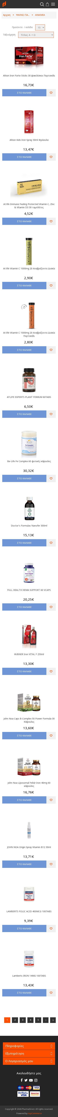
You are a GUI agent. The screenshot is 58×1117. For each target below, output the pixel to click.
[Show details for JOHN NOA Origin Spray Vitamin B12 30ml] (29, 830)
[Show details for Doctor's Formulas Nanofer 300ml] (29, 508)
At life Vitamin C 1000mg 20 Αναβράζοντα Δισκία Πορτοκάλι (29, 334)
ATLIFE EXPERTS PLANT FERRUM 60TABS (29, 397)
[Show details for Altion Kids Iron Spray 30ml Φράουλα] (29, 123)
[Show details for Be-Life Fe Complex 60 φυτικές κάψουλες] (29, 444)
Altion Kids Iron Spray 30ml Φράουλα (29, 139)
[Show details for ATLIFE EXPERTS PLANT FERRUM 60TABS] (29, 380)
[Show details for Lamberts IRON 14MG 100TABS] (29, 959)
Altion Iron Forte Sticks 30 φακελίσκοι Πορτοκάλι (29, 75)
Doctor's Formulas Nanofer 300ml (29, 525)
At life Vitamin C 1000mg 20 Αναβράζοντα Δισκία (29, 268)
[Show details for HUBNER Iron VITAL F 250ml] (29, 637)
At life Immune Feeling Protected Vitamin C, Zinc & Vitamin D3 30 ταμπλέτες (29, 206)
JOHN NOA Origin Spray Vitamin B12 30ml (29, 847)
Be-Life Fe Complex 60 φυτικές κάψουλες (29, 461)
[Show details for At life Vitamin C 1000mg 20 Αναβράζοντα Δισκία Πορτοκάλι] (29, 316)
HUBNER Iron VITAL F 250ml (29, 654)
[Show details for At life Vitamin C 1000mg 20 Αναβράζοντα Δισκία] (29, 251)
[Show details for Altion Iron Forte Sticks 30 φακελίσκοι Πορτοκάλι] (29, 58)
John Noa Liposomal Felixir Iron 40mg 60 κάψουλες (29, 784)
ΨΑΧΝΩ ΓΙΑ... (22, 14)
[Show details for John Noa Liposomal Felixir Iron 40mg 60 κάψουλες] (29, 766)
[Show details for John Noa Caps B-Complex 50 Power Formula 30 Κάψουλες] (29, 701)
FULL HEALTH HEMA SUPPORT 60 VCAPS (29, 589)
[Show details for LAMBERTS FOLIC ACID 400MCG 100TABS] (29, 894)
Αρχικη (6, 14)
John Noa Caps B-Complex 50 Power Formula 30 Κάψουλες (29, 720)
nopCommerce (35, 1113)
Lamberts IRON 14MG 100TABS (29, 975)
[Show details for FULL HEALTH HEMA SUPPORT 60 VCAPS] (29, 573)
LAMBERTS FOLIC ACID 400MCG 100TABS (29, 911)
